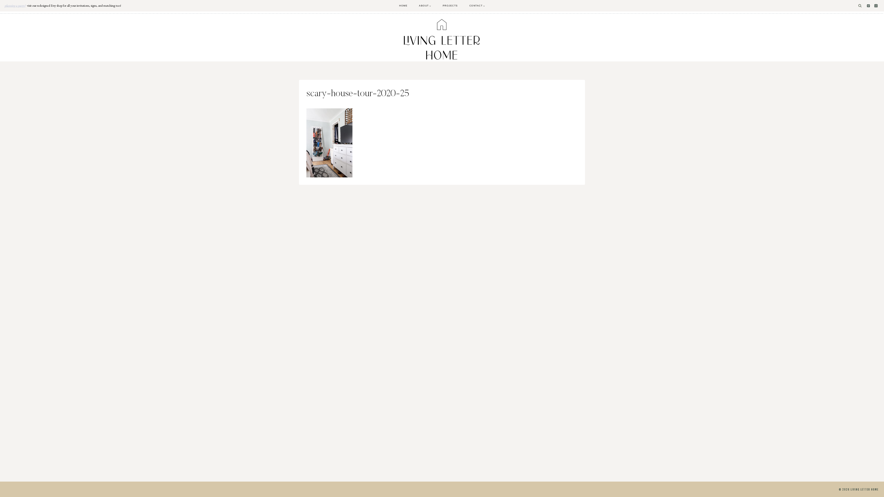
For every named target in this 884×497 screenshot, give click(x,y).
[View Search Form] (860, 6)
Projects (450, 5)
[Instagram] (876, 6)
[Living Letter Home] (442, 39)
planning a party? (15, 5)
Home (403, 5)
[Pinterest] (868, 6)
